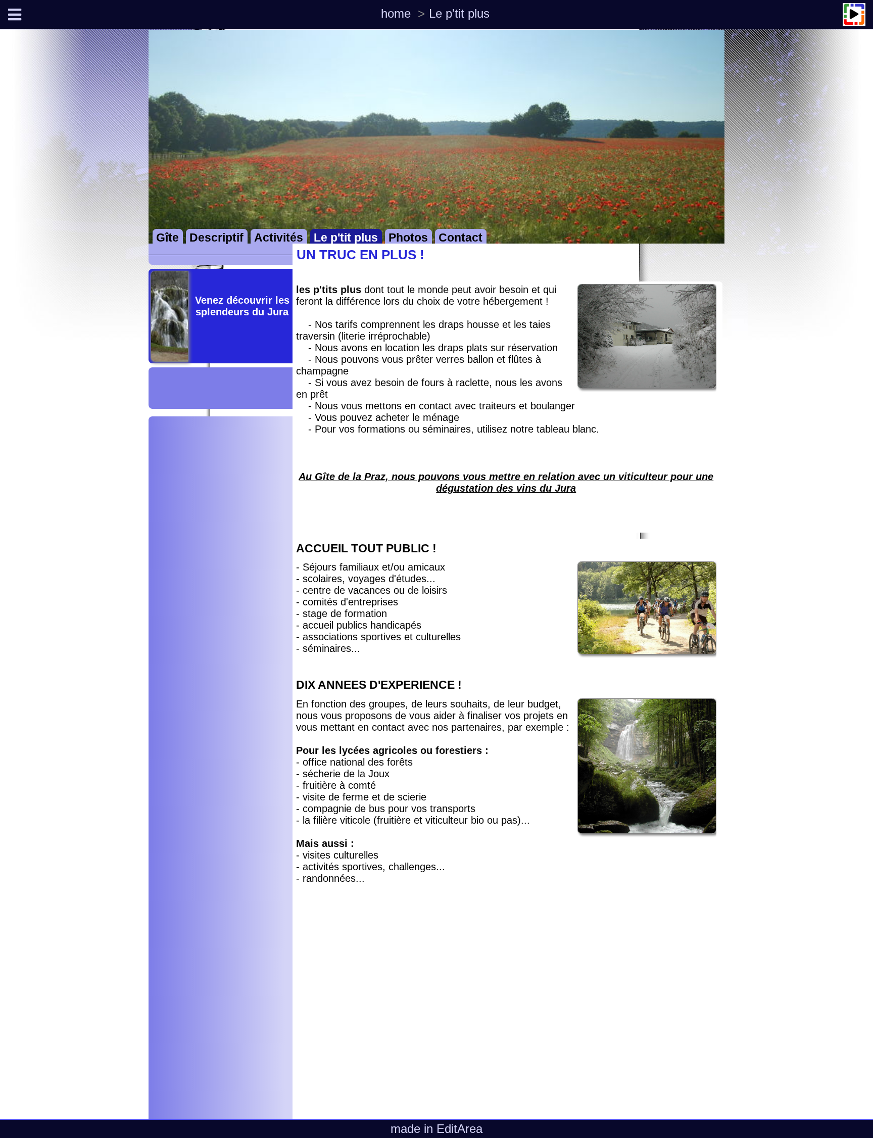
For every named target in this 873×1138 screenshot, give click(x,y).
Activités (278, 237)
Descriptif (216, 237)
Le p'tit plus (459, 13)
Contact (460, 237)
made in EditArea (436, 1128)
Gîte (167, 237)
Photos (408, 237)
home (396, 13)
